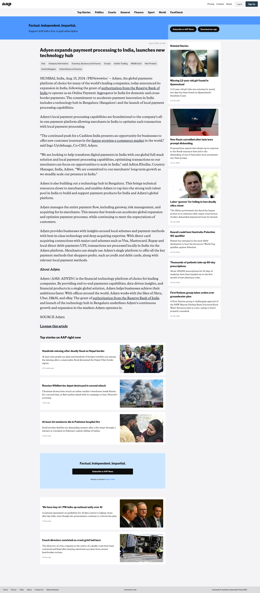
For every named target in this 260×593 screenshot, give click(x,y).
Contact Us (39, 590)
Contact (220, 4)
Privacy (13, 590)
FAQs (22, 590)
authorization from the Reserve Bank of (126, 298)
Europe (107, 63)
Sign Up (251, 4)
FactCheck (176, 12)
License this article (54, 326)
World (162, 12)
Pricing (210, 4)
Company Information (58, 63)
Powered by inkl (130, 590)
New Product (151, 63)
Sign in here (110, 479)
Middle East (136, 63)
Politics (99, 12)
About (229, 4)
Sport (151, 12)
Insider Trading (121, 63)
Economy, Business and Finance (86, 63)
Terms (5, 590)
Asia (43, 63)
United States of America (70, 69)
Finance (139, 12)
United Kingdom (48, 69)
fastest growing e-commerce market (118, 140)
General (125, 12)
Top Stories (84, 12)
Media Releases (52, 590)
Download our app (209, 29)
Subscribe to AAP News (183, 29)
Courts (112, 12)
